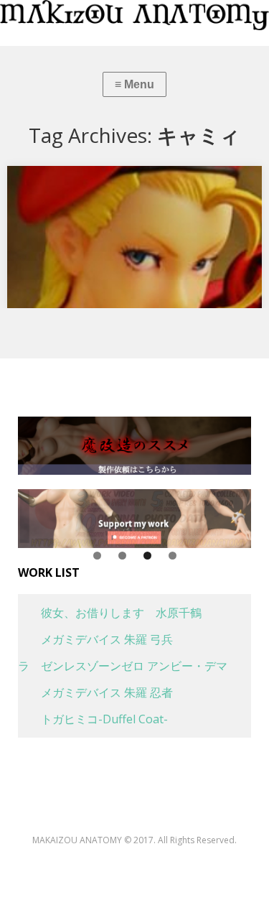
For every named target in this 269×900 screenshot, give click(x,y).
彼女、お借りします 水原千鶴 (110, 613)
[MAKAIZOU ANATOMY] (134, 15)
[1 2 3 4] (134, 518)
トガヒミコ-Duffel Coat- (93, 719)
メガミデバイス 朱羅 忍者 (95, 692)
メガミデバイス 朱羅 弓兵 (95, 639)
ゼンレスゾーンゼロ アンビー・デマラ (122, 666)
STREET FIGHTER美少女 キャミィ (102, 182)
